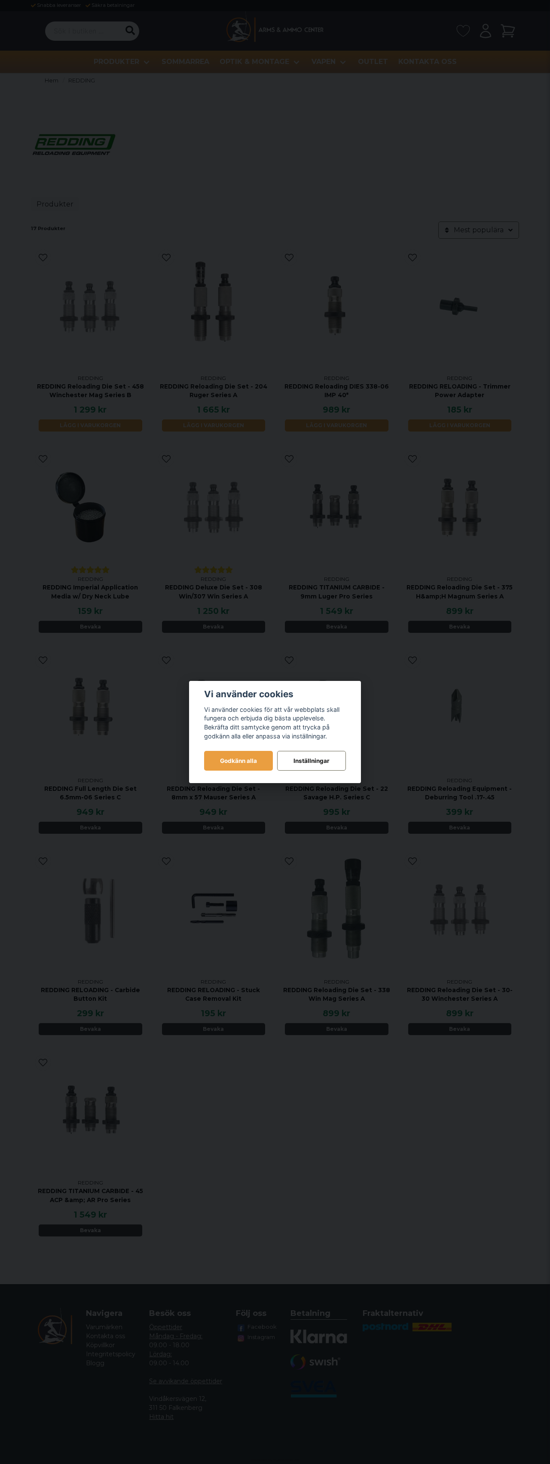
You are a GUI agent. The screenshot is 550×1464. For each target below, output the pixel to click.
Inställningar (311, 760)
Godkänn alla (238, 760)
